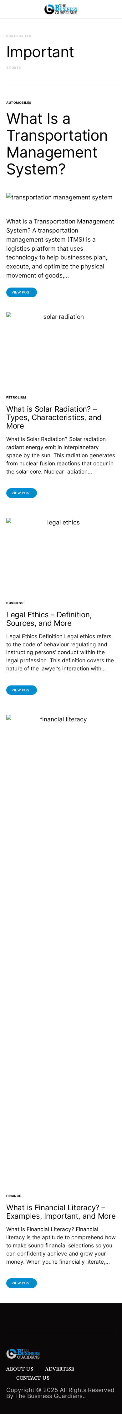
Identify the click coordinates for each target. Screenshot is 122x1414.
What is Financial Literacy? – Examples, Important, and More (60, 1212)
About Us (19, 1369)
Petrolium (16, 397)
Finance (13, 1196)
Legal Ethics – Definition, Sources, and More (49, 619)
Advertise (59, 1369)
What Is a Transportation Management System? (57, 143)
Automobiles (19, 102)
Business (14, 603)
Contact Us (32, 1378)
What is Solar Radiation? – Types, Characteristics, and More (54, 417)
